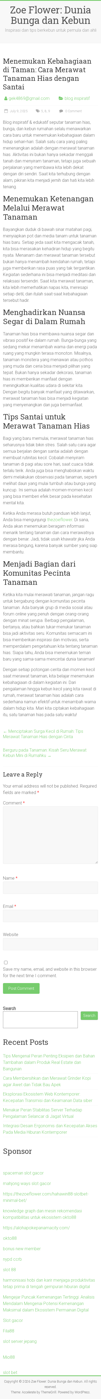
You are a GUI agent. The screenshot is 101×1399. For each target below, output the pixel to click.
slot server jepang (20, 1341)
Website (10, 934)
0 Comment (73, 111)
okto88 (10, 1238)
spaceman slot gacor (23, 1173)
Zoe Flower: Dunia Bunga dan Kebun (50, 15)
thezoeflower (59, 519)
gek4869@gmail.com (29, 98)
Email (9, 906)
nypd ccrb (12, 1259)
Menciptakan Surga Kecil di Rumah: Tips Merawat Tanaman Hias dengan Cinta (43, 734)
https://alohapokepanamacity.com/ (36, 1227)
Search (9, 1008)
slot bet (10, 1372)
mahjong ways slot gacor (27, 1183)
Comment (14, 803)
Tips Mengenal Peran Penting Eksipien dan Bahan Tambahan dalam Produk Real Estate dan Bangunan (49, 1062)
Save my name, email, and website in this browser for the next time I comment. (50, 972)
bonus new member (22, 1248)
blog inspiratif (77, 98)
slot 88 (9, 1269)
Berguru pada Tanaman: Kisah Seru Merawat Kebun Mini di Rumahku (44, 753)
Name (10, 878)
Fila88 (8, 1330)
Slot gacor (13, 1320)
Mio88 (9, 1357)
